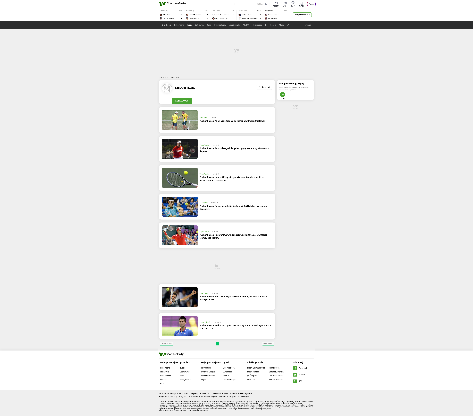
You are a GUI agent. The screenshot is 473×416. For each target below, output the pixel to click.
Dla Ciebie (166, 25)
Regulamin (247, 393)
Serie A (226, 376)
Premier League (208, 372)
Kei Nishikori (204, 203)
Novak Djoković (205, 322)
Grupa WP (175, 393)
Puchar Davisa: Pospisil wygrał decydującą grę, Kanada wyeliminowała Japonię (235, 150)
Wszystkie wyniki (301, 15)
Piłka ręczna (257, 25)
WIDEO (246, 25)
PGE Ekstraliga (229, 380)
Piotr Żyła (250, 380)
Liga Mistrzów (229, 368)
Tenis (189, 25)
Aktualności (182, 101)
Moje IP (214, 396)
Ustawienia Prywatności (222, 393)
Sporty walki (234, 25)
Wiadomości (224, 396)
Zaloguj (311, 4)
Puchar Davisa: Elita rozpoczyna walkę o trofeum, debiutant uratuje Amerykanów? (233, 298)
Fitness (163, 380)
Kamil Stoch (274, 368)
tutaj (207, 410)
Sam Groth (203, 118)
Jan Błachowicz (276, 376)
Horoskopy (172, 396)
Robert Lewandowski (255, 368)
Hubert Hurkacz (276, 380)
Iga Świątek (251, 376)
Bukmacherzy (220, 25)
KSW (162, 383)
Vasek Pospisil (205, 145)
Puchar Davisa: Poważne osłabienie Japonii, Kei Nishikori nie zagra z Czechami (233, 207)
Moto (281, 25)
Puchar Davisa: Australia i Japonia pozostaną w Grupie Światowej (232, 121)
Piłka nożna (179, 25)
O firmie (185, 393)
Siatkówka (199, 25)
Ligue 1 (204, 380)
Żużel (209, 25)
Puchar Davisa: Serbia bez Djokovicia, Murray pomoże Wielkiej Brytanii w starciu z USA (235, 327)
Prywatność (205, 393)
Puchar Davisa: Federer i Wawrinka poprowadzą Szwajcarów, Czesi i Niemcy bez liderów (233, 236)
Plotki (206, 396)
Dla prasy (194, 393)
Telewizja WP (196, 396)
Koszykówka (270, 25)
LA (288, 25)
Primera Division (208, 376)
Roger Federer (204, 232)
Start (160, 77)
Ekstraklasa (206, 368)
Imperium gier (244, 396)
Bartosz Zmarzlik (276, 372)
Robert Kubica (252, 372)
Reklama (238, 393)
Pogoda (162, 396)
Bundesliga (227, 372)
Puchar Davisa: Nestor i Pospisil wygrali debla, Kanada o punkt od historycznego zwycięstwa (232, 178)
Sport (233, 396)
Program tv (183, 396)
